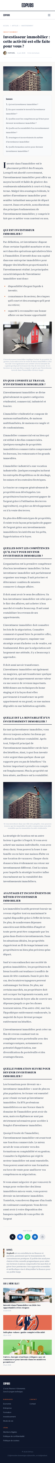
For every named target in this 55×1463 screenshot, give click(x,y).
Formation (7, 1412)
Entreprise (7, 1408)
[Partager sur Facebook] (20, 1237)
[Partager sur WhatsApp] (27, 1237)
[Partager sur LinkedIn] (35, 1237)
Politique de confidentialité (13, 1436)
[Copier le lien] (42, 1237)
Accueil (6, 26)
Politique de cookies (11, 1440)
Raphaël (11, 53)
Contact (33, 1403)
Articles (15, 26)
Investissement (27, 26)
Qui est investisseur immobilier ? (23, 104)
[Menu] (49, 15)
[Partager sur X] (12, 1237)
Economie (7, 1403)
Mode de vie (8, 1421)
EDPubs (6, 15)
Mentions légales (10, 1432)
